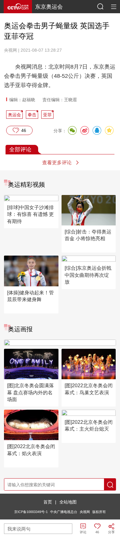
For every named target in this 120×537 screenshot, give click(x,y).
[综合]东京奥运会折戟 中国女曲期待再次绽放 (88, 274)
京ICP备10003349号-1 (31, 512)
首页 (47, 501)
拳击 (32, 114)
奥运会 (14, 114)
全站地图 (68, 501)
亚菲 (47, 114)
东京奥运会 (49, 7)
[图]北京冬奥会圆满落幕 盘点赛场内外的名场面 (30, 392)
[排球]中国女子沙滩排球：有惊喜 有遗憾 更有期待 (30, 214)
